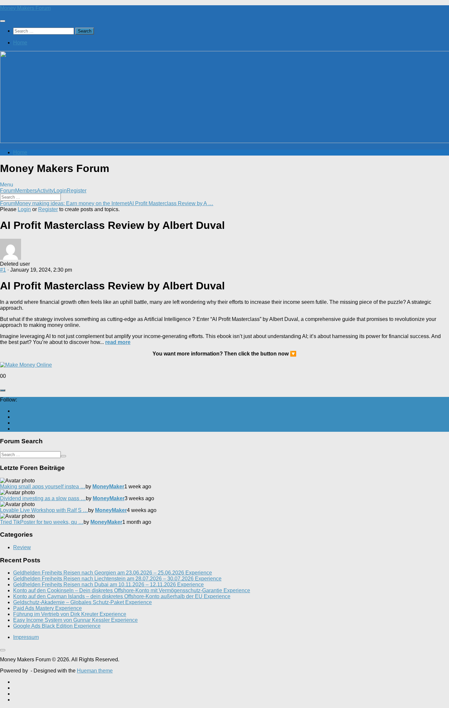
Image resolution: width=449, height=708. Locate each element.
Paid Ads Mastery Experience (47, 608)
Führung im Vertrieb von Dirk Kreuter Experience (69, 614)
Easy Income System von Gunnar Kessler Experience (75, 620)
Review (22, 547)
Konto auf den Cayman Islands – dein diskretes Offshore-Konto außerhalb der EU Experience (121, 596)
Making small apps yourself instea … (42, 486)
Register (76, 190)
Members (26, 190)
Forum (7, 190)
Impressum (26, 637)
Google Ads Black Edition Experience (57, 626)
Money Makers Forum (25, 8)
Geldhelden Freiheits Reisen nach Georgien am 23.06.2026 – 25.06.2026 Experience (112, 572)
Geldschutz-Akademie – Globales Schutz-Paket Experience (82, 602)
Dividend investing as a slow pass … (43, 498)
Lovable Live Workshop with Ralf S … (44, 510)
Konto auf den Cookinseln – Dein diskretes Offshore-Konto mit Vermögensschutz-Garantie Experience (131, 590)
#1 (3, 270)
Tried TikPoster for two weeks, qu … (41, 522)
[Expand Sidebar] (2, 390)
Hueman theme (95, 670)
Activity (45, 190)
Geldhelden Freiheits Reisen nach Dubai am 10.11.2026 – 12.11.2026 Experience (108, 584)
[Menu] (2, 21)
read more (117, 342)
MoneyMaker (108, 486)
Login (60, 190)
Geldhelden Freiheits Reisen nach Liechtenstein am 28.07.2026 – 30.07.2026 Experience (117, 578)
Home (20, 42)
